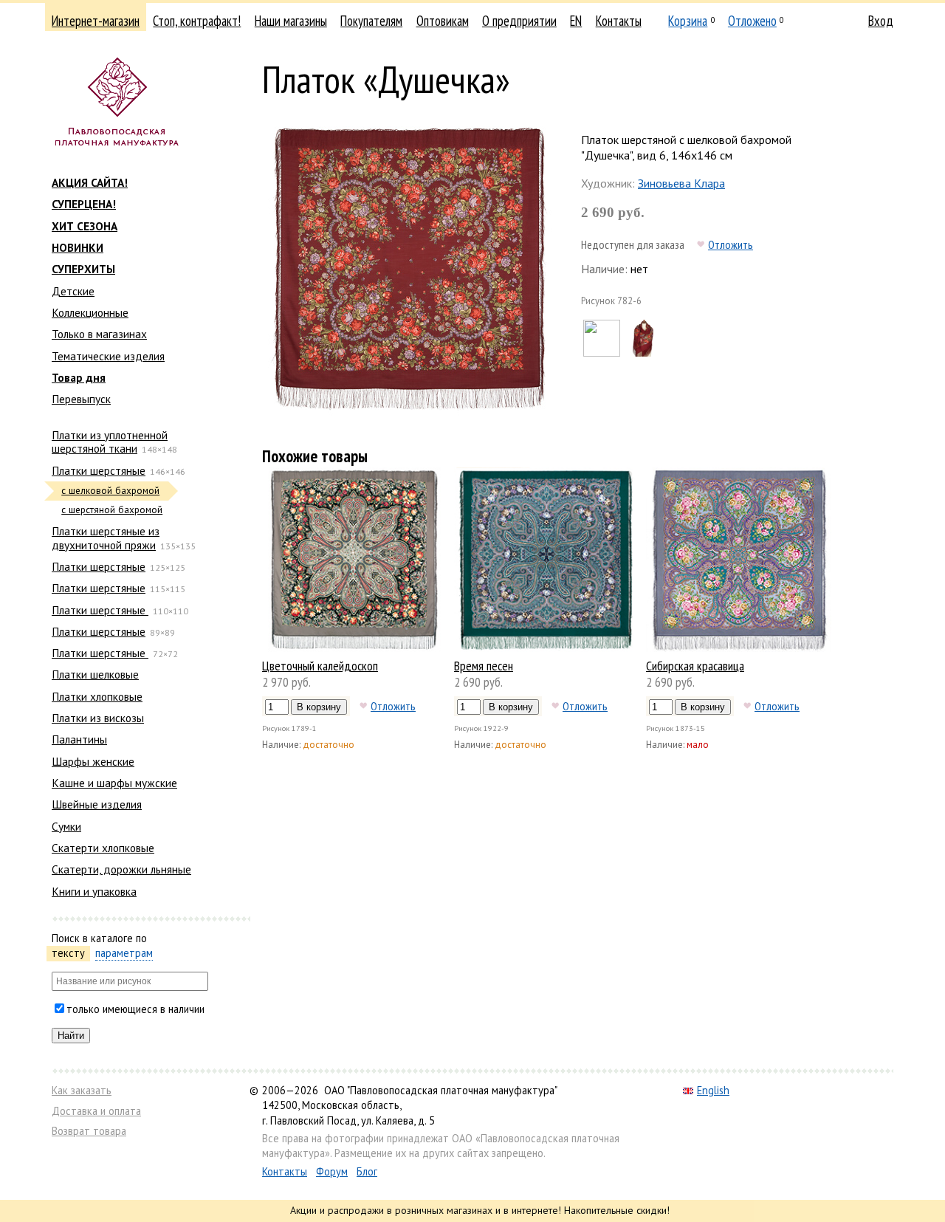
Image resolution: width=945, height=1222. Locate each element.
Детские (73, 291)
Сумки (66, 826)
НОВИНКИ (77, 247)
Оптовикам (442, 21)
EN (576, 21)
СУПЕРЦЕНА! (84, 203)
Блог (367, 1171)
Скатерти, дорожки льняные (121, 869)
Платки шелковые (95, 674)
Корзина (687, 21)
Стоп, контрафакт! (197, 21)
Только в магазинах (99, 333)
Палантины (79, 739)
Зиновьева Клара (681, 183)
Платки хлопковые (97, 696)
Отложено (752, 21)
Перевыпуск (81, 398)
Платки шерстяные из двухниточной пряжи (105, 538)
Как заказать (81, 1090)
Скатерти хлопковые (103, 847)
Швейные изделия (97, 804)
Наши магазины (291, 21)
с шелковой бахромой (110, 490)
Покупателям (371, 21)
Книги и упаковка (94, 891)
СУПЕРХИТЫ (83, 268)
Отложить (730, 244)
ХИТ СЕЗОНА (84, 226)
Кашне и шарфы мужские (114, 782)
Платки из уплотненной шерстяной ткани (110, 442)
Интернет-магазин (96, 21)
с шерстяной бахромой (111, 510)
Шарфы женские (93, 761)
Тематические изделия (108, 356)
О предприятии (519, 21)
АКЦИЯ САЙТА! (90, 182)
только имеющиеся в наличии (135, 1009)
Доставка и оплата (96, 1111)
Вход (880, 21)
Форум (332, 1171)
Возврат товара (89, 1131)
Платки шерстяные (98, 470)
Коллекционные (90, 312)
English (713, 1090)
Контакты (619, 21)
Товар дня (79, 377)
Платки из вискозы (98, 717)
